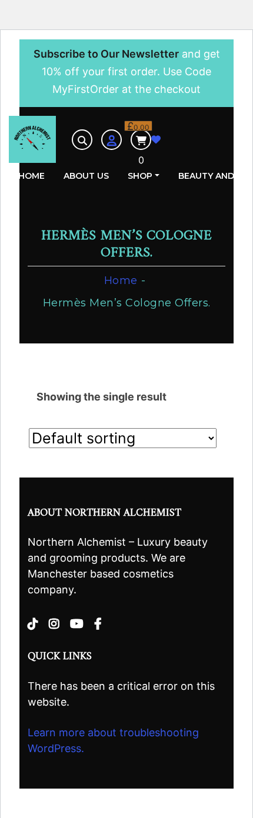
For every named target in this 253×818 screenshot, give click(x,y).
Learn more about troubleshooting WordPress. (113, 740)
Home (31, 176)
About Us (86, 176)
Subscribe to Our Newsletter (106, 54)
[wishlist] (156, 139)
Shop (140, 176)
